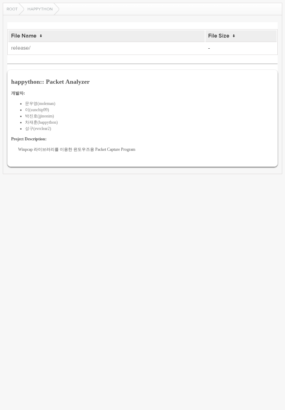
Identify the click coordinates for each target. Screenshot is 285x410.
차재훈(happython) (41, 122)
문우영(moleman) (40, 103)
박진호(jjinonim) (39, 116)
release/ (21, 47)
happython (40, 9)
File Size (218, 35)
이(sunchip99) (37, 109)
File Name (23, 35)
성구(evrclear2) (38, 128)
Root (12, 9)
